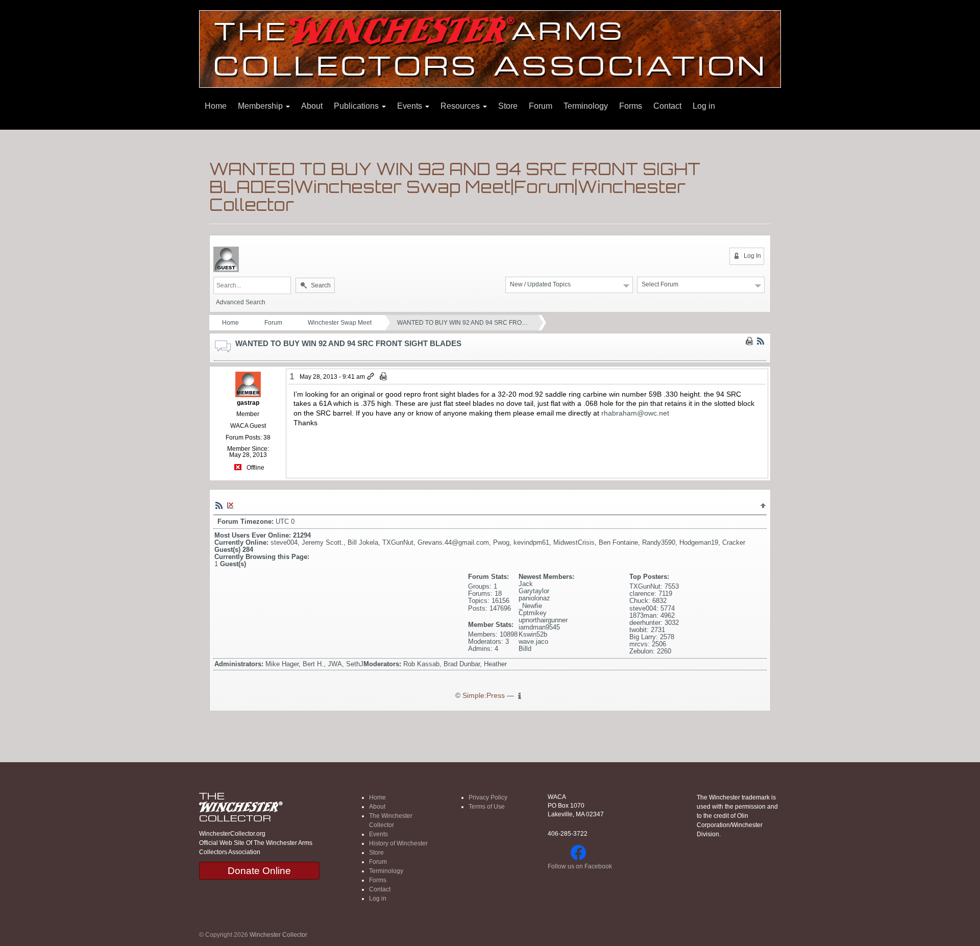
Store (508, 106)
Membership (261, 106)
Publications (357, 106)
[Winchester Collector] (490, 48)
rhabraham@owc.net (635, 413)
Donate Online (259, 870)
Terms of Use (487, 806)
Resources (461, 106)
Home (216, 106)
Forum (540, 106)
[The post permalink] (371, 376)
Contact (667, 106)
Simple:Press (483, 695)
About (312, 106)
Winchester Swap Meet (340, 322)
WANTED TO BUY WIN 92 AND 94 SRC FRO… (462, 322)
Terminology (586, 106)
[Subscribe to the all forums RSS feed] (219, 505)
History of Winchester (398, 843)
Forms (630, 106)
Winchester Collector (278, 934)
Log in (704, 106)
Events (410, 106)
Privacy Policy (488, 797)
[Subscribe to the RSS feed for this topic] (760, 340)
